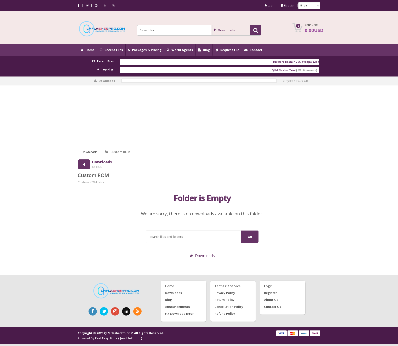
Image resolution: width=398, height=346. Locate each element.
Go (250, 236)
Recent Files (113, 50)
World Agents (182, 50)
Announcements (177, 307)
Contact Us (272, 307)
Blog (206, 50)
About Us (271, 299)
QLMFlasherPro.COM (118, 333)
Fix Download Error (179, 313)
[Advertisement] (199, 116)
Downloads (89, 152)
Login (271, 5)
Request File (229, 50)
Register (289, 5)
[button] (255, 30)
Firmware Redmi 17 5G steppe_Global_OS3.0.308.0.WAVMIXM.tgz (305, 62)
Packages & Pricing (146, 50)
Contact (256, 50)
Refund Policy (225, 313)
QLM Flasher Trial (274, 70)
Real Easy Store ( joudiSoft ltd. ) (118, 338)
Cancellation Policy (229, 307)
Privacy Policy (225, 293)
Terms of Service (228, 286)
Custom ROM (120, 152)
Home (90, 50)
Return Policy (224, 299)
